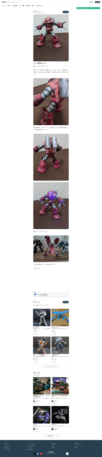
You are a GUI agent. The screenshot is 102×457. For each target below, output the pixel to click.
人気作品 (28, 5)
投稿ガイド (77, 447)
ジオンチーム (36, 268)
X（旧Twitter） (54, 443)
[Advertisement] (51, 279)
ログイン (91, 2)
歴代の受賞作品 (30, 449)
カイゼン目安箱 (7, 449)
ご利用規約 (77, 443)
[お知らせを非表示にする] (98, 8)
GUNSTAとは (6, 443)
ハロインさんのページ (51, 366)
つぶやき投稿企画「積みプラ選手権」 (83, 8)
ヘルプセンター (39, 5)
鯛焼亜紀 (36, 428)
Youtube (52, 445)
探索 (32, 5)
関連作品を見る (51, 435)
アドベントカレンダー (31, 443)
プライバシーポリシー (79, 445)
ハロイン (38, 11)
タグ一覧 (29, 447)
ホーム (3, 5)
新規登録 (97, 2)
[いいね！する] (67, 453)
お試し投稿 (14, 5)
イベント (21, 5)
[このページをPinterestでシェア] (41, 454)
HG (37, 12)
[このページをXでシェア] (34, 454)
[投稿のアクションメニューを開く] (50, 334)
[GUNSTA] (4, 2)
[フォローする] (66, 12)
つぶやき (8, 5)
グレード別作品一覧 (31, 445)
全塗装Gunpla (56, 428)
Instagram (53, 447)
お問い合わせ (6, 447)
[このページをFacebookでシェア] (38, 454)
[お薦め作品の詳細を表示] (67, 66)
